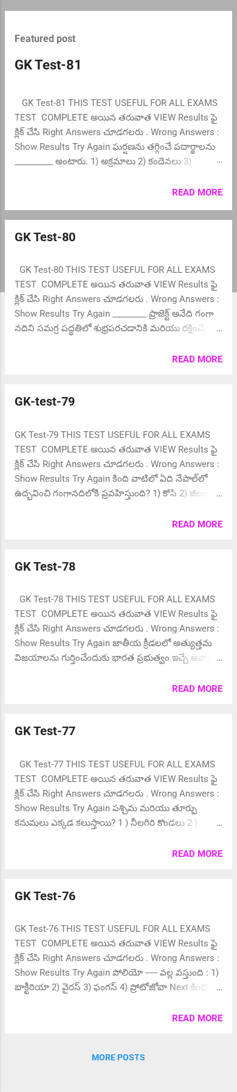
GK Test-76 (45, 896)
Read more (197, 192)
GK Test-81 (48, 64)
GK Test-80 (45, 237)
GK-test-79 (45, 401)
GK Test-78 (45, 566)
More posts (118, 1057)
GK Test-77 (45, 731)
